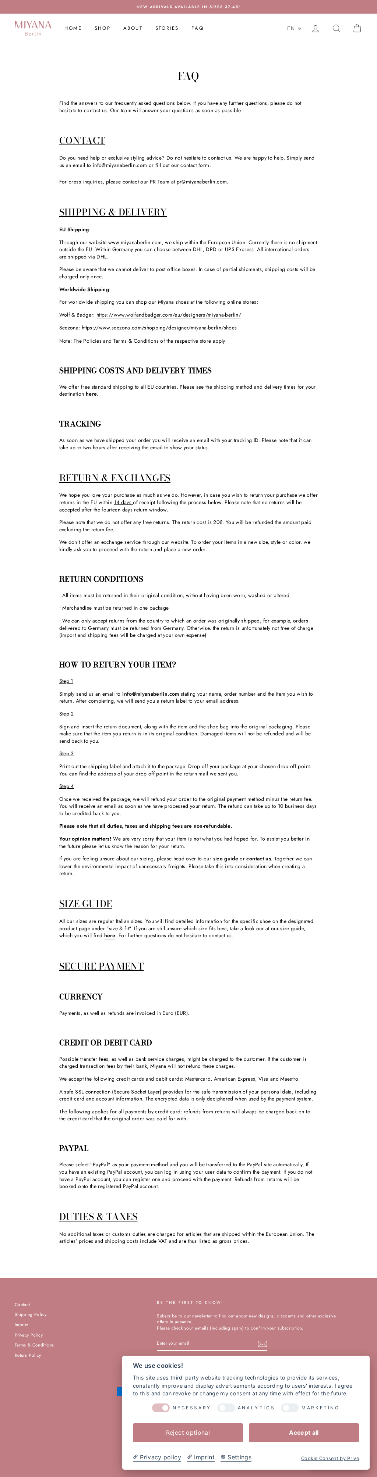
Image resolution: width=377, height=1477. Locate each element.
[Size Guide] (239, 859)
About (133, 28)
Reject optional (188, 1432)
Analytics (256, 1407)
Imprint (21, 1324)
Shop (102, 28)
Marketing (320, 1407)
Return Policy (28, 1355)
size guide (226, 858)
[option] (188, 7)
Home (73, 28)
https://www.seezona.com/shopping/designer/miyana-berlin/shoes (159, 327)
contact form (194, 165)
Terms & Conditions (34, 1345)
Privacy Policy (29, 1335)
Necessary (192, 1407)
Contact (22, 1304)
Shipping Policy (30, 1314)
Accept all (304, 1432)
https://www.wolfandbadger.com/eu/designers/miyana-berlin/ (168, 314)
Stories (167, 28)
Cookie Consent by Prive (330, 1458)
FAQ (197, 28)
